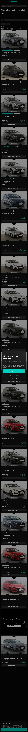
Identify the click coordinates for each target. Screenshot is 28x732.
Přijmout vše (14, 371)
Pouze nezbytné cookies (14, 375)
